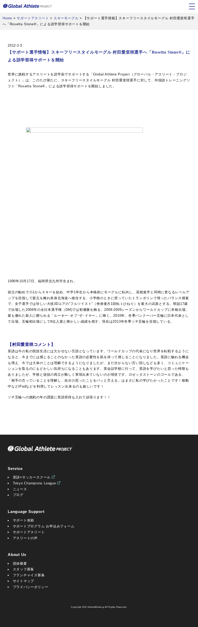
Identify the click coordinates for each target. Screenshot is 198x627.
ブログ (18, 495)
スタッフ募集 (23, 569)
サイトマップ (23, 581)
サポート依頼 (23, 520)
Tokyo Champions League (34, 483)
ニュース (20, 489)
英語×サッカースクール (32, 477)
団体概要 (20, 563)
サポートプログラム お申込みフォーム (44, 526)
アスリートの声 (25, 538)
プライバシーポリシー (30, 587)
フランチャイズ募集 (29, 575)
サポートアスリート (29, 532)
